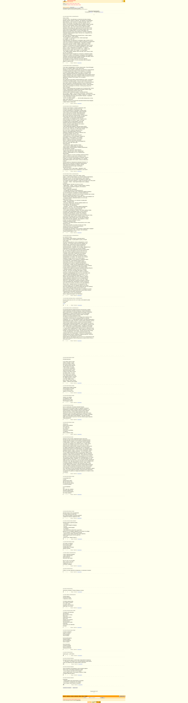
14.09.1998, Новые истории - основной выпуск (70, 106)
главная (64, 696)
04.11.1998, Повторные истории (68, 405)
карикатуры (76, 696)
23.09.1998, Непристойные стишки (68, 511)
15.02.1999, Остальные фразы (68, 568)
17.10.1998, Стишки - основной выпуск (69, 552)
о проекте (72, 699)
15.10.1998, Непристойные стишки (68, 422)
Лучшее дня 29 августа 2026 (71, 0)
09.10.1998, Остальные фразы (68, 588)
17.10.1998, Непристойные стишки (68, 541)
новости (79, 699)
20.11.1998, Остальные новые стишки (69, 630)
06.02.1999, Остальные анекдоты (68, 677)
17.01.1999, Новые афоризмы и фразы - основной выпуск (72, 298)
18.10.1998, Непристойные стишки (68, 476)
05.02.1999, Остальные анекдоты (68, 666)
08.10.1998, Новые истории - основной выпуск (70, 16)
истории (70, 3)
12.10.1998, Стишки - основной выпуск (69, 594)
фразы (76, 3)
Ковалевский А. (79, 103)
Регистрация (71, 1)
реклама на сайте (65, 699)
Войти (68, 1)
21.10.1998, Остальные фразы (68, 652)
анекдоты (67, 3)
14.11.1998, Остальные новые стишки (69, 610)
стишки (78, 3)
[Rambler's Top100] (89, 702)
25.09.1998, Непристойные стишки (68, 357)
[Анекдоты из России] (65, 1)
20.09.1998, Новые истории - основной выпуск (70, 235)
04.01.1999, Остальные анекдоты (68, 658)
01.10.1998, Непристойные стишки (68, 385)
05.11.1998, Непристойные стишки (68, 395)
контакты (69, 699)
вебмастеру (76, 699)
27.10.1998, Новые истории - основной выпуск (70, 65)
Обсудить (71, 103)
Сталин (64, 303)
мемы (73, 3)
